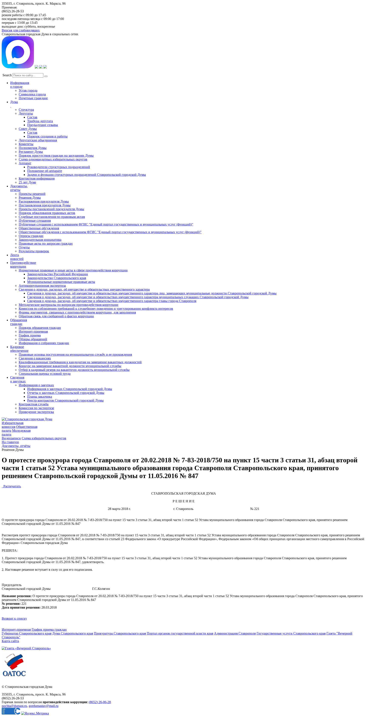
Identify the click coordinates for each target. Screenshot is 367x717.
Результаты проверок (34, 251)
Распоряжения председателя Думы (44, 201)
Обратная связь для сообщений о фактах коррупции (56, 316)
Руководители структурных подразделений (58, 167)
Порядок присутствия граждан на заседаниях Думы (56, 155)
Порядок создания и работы (47, 136)
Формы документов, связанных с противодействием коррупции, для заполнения (77, 312)
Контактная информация (37, 178)
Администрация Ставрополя (235, 633)
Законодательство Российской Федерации (57, 274)
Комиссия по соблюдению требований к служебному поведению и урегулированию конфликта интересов (96, 308)
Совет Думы (28, 129)
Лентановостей (17, 257)
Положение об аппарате (44, 171)
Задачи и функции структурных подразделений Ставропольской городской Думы (86, 174)
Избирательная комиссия (12, 425)
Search (7, 75)
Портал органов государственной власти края (180, 633)
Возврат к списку (14, 618)
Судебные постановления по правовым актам (52, 217)
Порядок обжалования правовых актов (47, 213)
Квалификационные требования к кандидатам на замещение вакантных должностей (80, 362)
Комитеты (26, 144)
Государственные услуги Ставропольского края (291, 633)
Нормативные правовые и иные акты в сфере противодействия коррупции (73, 270)
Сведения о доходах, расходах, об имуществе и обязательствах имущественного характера (84, 289)
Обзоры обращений (33, 339)
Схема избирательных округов (44, 438)
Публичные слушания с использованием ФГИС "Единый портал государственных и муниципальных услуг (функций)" (106, 224)
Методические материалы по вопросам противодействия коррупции (68, 305)
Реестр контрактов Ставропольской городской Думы (65, 400)
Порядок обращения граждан (40, 327)
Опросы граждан (31, 236)
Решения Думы (30, 197)
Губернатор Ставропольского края (26, 633)
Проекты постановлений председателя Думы (51, 209)
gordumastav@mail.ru (43, 706)
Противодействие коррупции (23, 264)
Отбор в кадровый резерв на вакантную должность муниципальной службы (74, 370)
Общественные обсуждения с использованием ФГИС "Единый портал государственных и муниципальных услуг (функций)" (110, 232)
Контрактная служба (33, 404)
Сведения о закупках (18, 379)
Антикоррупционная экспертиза (42, 285)
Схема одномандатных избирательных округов (53, 159)
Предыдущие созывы (42, 125)
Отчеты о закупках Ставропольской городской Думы (65, 393)
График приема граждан (49, 629)
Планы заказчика (39, 396)
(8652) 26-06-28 (100, 702)
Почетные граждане (33, 98)
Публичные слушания (35, 220)
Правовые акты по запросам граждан (46, 243)
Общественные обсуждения (39, 228)
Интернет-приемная (33, 331)
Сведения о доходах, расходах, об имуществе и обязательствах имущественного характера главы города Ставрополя (111, 301)
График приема (30, 335)
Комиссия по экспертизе (36, 408)
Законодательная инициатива (40, 239)
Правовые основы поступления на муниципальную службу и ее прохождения (75, 354)
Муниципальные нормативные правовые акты (61, 282)
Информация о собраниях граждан (44, 343)
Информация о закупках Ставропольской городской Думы (69, 389)
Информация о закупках (36, 385)
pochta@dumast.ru (14, 706)
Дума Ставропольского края (72, 633)
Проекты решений (32, 194)
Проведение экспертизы (36, 412)
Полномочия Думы (33, 148)
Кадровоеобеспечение (19, 348)
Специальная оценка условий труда (45, 373)
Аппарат (25, 163)
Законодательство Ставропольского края (56, 278)
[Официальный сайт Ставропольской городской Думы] (27, 419)
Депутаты (26, 113)
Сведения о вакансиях (35, 358)
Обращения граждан (18, 322)
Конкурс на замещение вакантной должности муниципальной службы (70, 366)
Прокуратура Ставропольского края (120, 633)
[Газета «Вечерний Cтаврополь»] (26, 648)
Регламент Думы (31, 151)
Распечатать (11, 486)
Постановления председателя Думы (45, 205)
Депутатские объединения (38, 140)
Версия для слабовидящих (21, 30)
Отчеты (24, 247)
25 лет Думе (27, 182)
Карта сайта (10, 641)
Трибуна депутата (40, 121)
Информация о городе (19, 84)
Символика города (32, 94)
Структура (26, 109)
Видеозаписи (11, 438)
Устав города (28, 90)
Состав (32, 117)
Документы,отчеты (19, 188)
